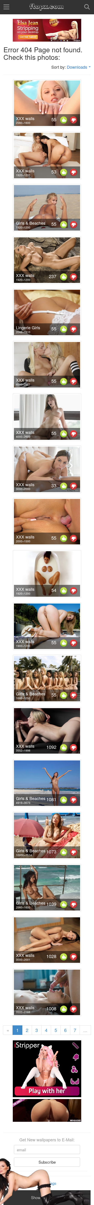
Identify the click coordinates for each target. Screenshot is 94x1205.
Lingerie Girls (28, 327)
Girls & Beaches (30, 223)
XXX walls (25, 118)
